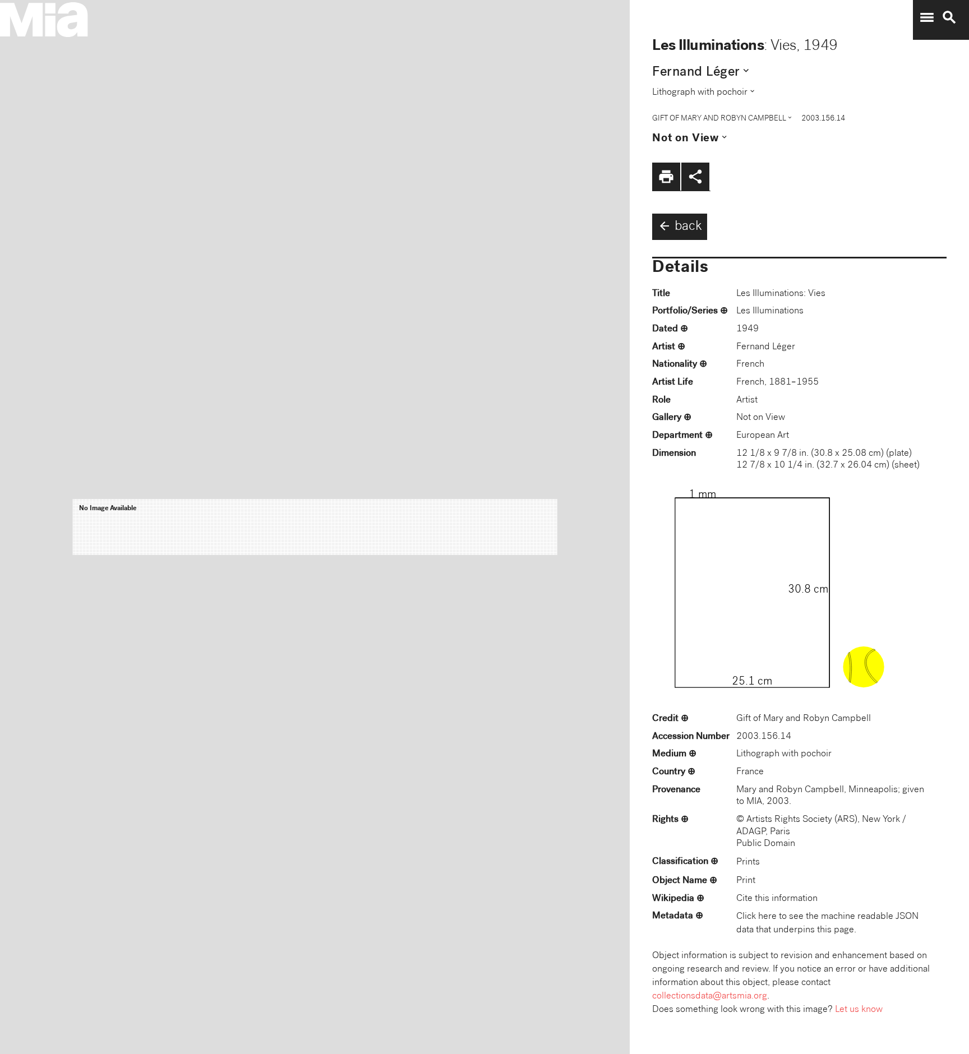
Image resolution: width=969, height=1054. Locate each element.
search (949, 17)
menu (927, 17)
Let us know (859, 1010)
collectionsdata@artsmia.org (709, 996)
